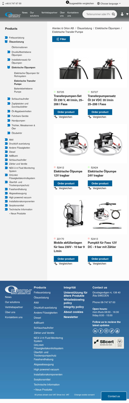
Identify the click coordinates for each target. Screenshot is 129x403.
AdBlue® (13, 155)
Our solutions (34, 14)
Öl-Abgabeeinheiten (21, 111)
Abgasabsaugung (18, 193)
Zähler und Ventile (18, 163)
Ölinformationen (20, 47)
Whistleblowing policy (74, 301)
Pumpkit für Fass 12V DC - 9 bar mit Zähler (102, 244)
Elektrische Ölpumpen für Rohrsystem (26, 75)
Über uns (62, 14)
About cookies (73, 312)
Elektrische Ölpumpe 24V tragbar (102, 173)
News (25, 12)
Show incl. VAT (63, 394)
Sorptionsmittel (16, 205)
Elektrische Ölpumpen (23, 67)
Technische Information (20, 209)
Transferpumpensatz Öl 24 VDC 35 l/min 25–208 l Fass (102, 100)
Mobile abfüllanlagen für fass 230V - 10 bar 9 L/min (69, 246)
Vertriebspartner (49, 12)
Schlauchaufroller (20, 98)
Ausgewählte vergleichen (81, 3)
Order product (66, 112)
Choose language (109, 3)
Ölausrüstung (16, 41)
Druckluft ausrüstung (19, 143)
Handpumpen (18, 120)
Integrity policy (74, 307)
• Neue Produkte (17, 213)
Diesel (12, 151)
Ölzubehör (17, 133)
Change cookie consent (84, 394)
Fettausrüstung (16, 37)
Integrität (70, 287)
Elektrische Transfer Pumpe (25, 82)
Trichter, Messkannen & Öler (23, 127)
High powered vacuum (20, 197)
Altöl (11, 139)
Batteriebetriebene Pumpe (23, 90)
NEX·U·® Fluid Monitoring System (22, 169)
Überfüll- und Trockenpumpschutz (19, 184)
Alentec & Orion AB (63, 28)
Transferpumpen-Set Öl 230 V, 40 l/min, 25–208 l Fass (69, 100)
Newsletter (71, 317)
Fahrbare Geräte (20, 116)
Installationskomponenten (22, 201)
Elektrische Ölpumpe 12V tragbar (68, 173)
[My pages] (122, 14)
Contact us (114, 396)
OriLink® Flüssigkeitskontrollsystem (22, 177)
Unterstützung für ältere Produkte (75, 294)
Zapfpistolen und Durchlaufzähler (20, 105)
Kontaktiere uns (73, 14)
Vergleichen (65, 117)
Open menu (6, 37)
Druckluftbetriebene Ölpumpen (21, 53)
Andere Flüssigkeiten (19, 147)
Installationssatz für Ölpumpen (21, 61)
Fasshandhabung (18, 189)
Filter (63, 39)
